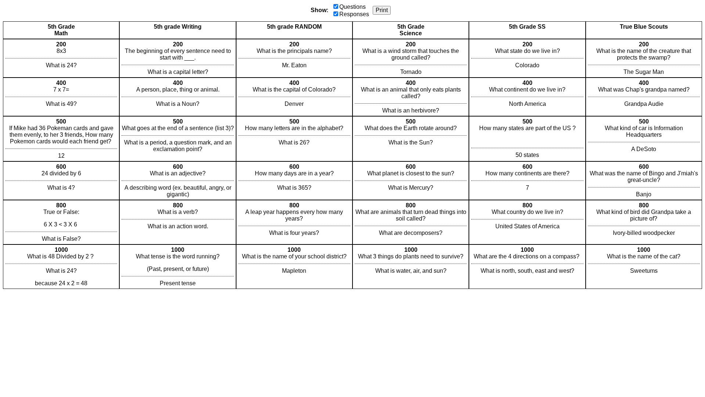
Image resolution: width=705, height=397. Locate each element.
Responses (354, 14)
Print (382, 10)
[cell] (61, 58)
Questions (352, 7)
